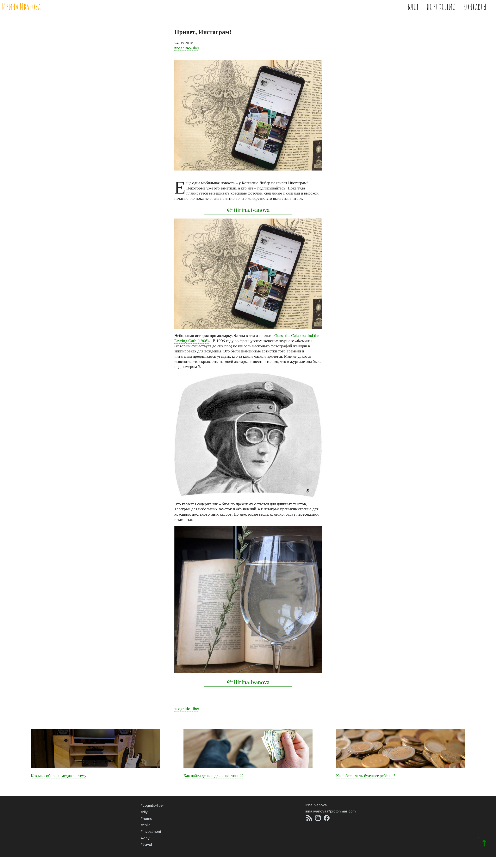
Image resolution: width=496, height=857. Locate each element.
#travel (146, 844)
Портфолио (441, 6)
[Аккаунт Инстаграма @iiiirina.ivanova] (318, 820)
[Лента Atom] (309, 820)
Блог (413, 6)
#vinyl (145, 838)
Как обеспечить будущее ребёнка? (365, 775)
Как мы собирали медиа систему (58, 775)
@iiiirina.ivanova (248, 209)
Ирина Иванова (21, 6)
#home (146, 819)
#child (146, 825)
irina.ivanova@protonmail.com (330, 811)
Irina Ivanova (316, 805)
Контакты (474, 6)
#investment (151, 832)
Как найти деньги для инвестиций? (213, 775)
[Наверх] (484, 845)
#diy (144, 812)
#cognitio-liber (186, 48)
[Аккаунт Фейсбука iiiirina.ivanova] (327, 820)
